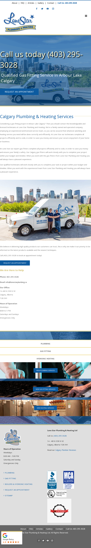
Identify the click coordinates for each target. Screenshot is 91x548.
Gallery (41, 3)
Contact (50, 3)
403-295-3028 (13, 277)
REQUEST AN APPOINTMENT (17, 490)
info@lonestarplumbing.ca (16, 282)
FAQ (22, 3)
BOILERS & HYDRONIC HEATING (18, 484)
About (14, 3)
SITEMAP (9, 495)
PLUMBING (9, 472)
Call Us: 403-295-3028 (67, 3)
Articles (31, 3)
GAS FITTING (10, 478)
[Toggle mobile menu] (86, 16)
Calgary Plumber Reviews (65, 450)
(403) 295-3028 (60, 436)
